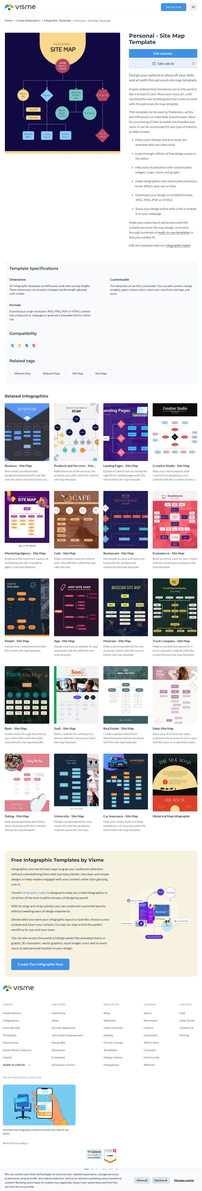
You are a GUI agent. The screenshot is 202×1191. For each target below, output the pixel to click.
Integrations (111, 1064)
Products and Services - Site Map (73, 466)
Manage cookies (184, 1180)
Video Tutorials (113, 1027)
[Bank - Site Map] (27, 695)
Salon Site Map (163, 728)
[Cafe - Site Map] (76, 519)
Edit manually (163, 53)
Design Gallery (113, 1057)
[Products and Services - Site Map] (76, 432)
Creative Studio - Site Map (171, 465)
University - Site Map (69, 816)
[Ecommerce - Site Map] (175, 519)
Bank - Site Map (16, 728)
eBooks (108, 1035)
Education (58, 1050)
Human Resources (63, 1027)
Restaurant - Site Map (118, 553)
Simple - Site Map (17, 641)
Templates (110, 1050)
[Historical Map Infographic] (175, 782)
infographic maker (178, 245)
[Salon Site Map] (175, 695)
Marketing (58, 1013)
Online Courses (113, 1042)
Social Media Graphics (17, 1050)
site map (77, 373)
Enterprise (58, 1057)
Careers (148, 1027)
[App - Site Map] (76, 607)
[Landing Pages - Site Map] (125, 432)
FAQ (182, 1013)
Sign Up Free (173, 7)
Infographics (11, 1020)
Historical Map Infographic (171, 816)
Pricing (184, 1035)
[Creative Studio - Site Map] (175, 432)
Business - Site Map (18, 465)
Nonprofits (58, 1042)
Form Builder (11, 1027)
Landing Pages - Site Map (120, 465)
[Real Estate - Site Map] (125, 695)
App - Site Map (64, 641)
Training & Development (67, 1035)
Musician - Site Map (117, 641)
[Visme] (20, 7)
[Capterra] (95, 1150)
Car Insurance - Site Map (120, 816)
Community (151, 1057)
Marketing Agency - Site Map (25, 553)
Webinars (110, 1020)
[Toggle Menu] (193, 7)
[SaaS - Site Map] (76, 695)
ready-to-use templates (174, 232)
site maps (101, 373)
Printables (9, 1035)
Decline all (160, 1180)
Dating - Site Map (17, 816)
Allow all (142, 1180)
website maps (51, 373)
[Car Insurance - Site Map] (125, 782)
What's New (151, 1042)
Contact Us (186, 1027)
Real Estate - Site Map (118, 728)
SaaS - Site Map (65, 728)
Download (150, 1035)
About (148, 1013)
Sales (55, 1020)
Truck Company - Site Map (171, 641)
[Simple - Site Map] (27, 607)
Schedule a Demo (63, 1064)
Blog (107, 1013)
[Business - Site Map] (27, 432)
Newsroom (151, 1020)
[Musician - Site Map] (125, 607)
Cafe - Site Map (65, 553)
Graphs (7, 1057)
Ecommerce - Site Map (168, 553)
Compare (150, 1050)
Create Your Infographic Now (40, 964)
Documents (10, 1042)
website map (22, 373)
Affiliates (149, 1064)
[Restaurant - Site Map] (125, 519)
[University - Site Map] (76, 782)
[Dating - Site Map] (27, 782)
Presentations (12, 1013)
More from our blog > (15, 1143)
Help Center (187, 1020)
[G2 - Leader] (110, 1150)
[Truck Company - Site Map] (175, 607)
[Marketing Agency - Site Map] (27, 519)
